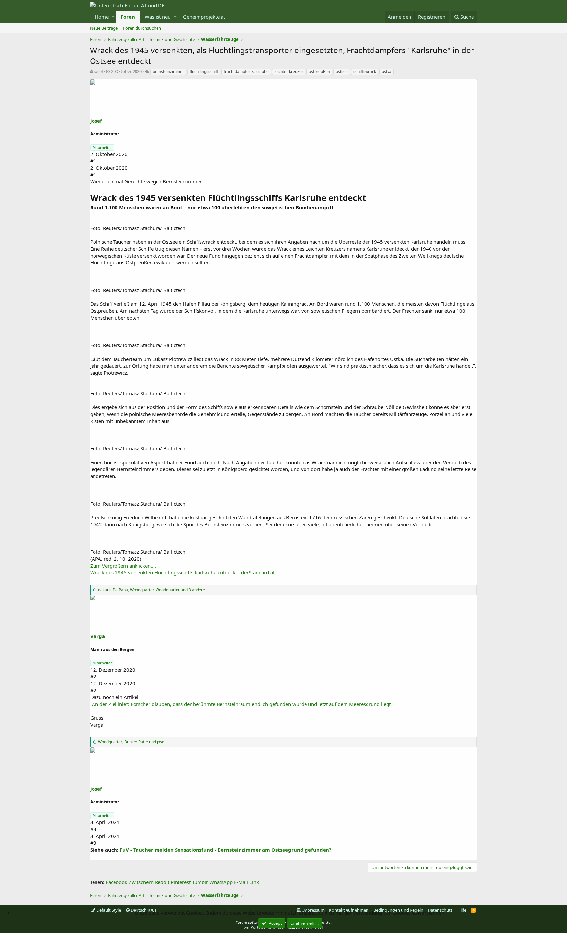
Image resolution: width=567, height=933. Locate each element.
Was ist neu (158, 16)
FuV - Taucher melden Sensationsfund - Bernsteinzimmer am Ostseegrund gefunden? (225, 849)
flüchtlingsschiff (204, 71)
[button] (113, 17)
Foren (128, 16)
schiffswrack (364, 71)
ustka (386, 71)
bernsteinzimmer (168, 71)
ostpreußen (319, 71)
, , (151, 589)
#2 (93, 676)
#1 (93, 160)
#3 (93, 829)
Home (102, 16)
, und (132, 742)
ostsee (342, 71)
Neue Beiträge (104, 28)
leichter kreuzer (288, 71)
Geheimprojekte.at (204, 16)
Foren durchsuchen (142, 28)
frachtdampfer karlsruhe (246, 71)
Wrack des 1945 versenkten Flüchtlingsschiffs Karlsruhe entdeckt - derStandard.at (182, 572)
